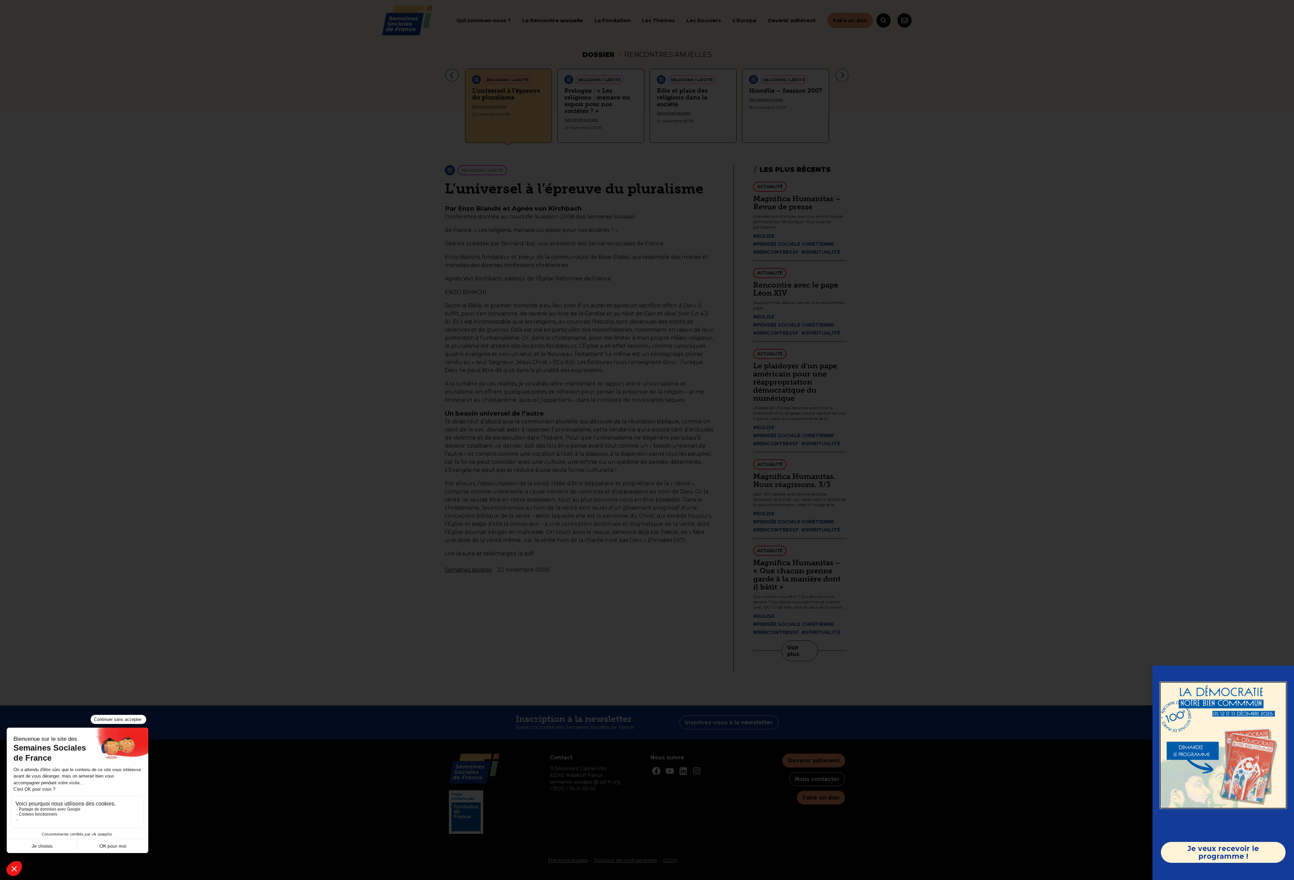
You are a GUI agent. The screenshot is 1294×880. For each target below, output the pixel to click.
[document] (647, 440)
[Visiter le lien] (1223, 745)
